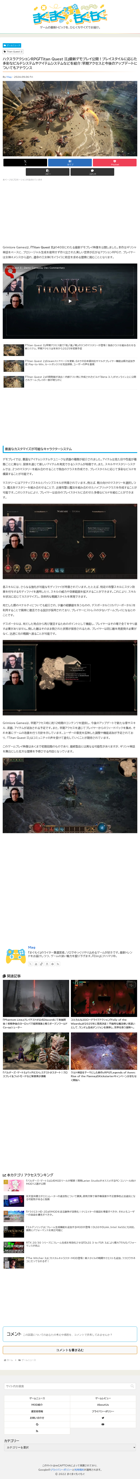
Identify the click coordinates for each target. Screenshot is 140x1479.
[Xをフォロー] (30, 964)
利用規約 (79, 1470)
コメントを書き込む (70, 1350)
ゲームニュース (13, 45)
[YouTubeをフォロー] (36, 964)
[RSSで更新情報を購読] (58, 964)
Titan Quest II (14, 52)
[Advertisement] (70, 418)
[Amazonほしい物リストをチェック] (47, 964)
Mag (9, 77)
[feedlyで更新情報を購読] (52, 964)
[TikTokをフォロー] (41, 964)
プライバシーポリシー (61, 1470)
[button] (47, 172)
